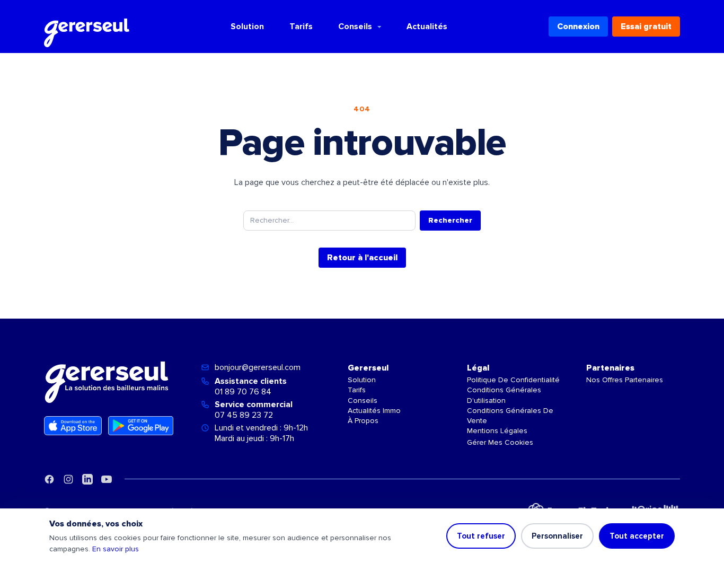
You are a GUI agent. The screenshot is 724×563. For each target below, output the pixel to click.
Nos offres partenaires (624, 379)
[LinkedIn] (87, 479)
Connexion (578, 26)
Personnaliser (557, 536)
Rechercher (450, 220)
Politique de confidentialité (513, 379)
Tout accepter (637, 536)
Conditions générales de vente (510, 415)
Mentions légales (497, 430)
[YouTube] (106, 479)
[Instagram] (68, 479)
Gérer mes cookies (500, 442)
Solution (247, 26)
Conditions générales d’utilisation (504, 394)
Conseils (355, 26)
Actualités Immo (374, 410)
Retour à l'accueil (362, 257)
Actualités (427, 26)
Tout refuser (481, 536)
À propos (363, 420)
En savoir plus (115, 548)
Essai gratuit (646, 26)
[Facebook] (49, 479)
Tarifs (301, 26)
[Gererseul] (86, 26)
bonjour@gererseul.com (258, 367)
